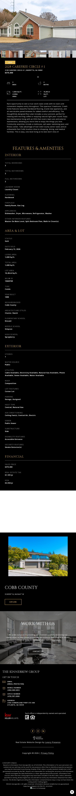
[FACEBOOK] (33, 731)
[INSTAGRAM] (38, 731)
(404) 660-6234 (13, 690)
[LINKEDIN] (43, 731)
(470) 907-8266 (13, 696)
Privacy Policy (47, 753)
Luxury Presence (52, 742)
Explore (13, 602)
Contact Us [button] (38, 651)
